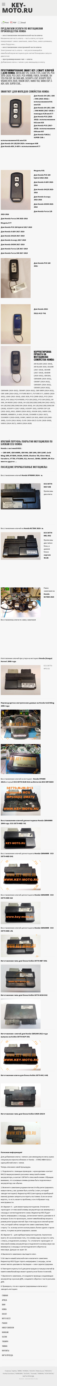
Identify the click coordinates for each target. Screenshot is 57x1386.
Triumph (5, 1341)
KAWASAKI (5, 1332)
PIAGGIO (4, 1323)
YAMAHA (4, 1346)
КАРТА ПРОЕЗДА (7, 1355)
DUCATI (4, 1313)
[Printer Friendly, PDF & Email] (14, 22)
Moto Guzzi (6, 1318)
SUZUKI (4, 1336)
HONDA (4, 1309)
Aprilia (4, 1300)
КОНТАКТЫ (5, 1350)
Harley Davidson (8, 1327)
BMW (3, 1304)
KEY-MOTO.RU (17, 7)
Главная (5, 1295)
